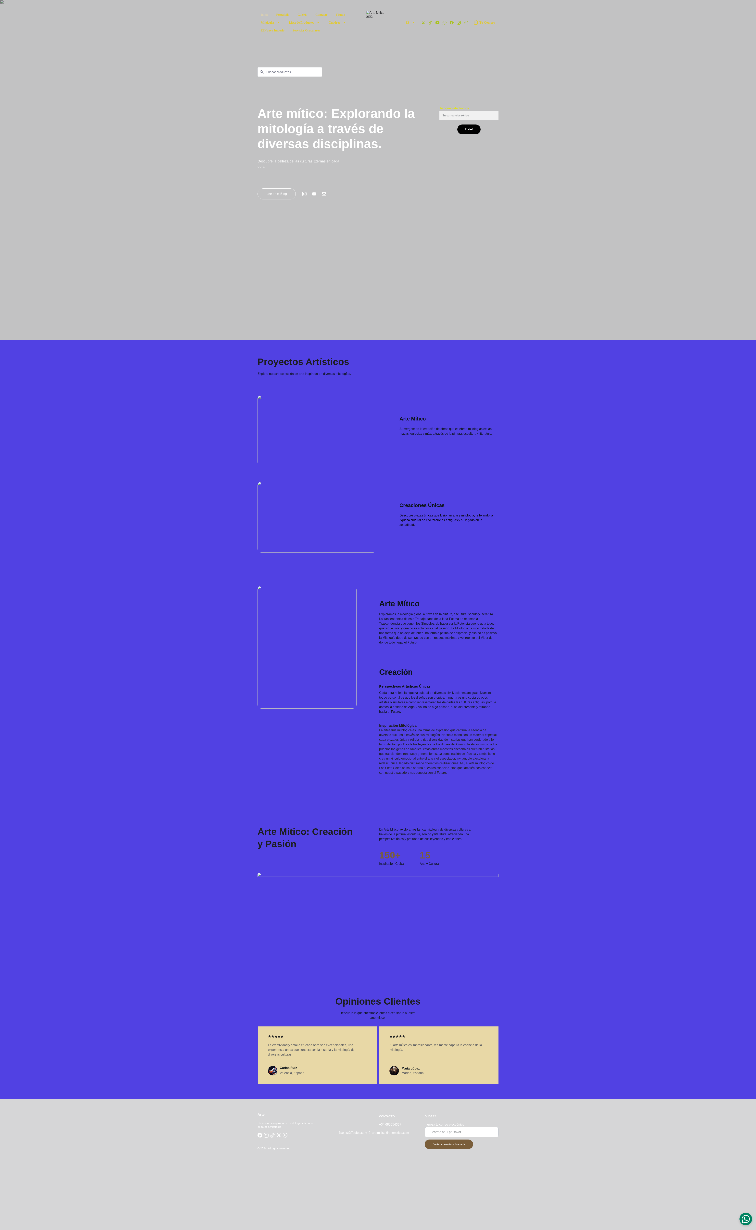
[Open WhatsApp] (745, 1219)
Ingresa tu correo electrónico (444, 1124)
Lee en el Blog (277, 193)
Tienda (340, 14)
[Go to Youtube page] (439, 23)
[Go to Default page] (466, 23)
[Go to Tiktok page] (431, 23)
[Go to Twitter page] (424, 23)
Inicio (264, 14)
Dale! (469, 129)
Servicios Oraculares (306, 30)
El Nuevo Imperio (272, 30)
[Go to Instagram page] (460, 23)
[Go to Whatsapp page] (446, 23)
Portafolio (282, 14)
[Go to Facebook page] (453, 23)
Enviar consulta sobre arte (449, 1144)
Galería (302, 14)
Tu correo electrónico (454, 108)
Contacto (321, 14)
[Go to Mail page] (324, 194)
